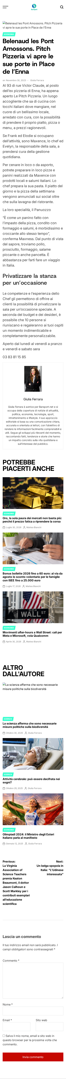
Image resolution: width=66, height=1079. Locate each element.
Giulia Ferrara (37, 80)
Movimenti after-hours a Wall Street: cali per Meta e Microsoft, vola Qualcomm (32, 634)
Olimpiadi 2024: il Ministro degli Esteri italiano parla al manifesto (28, 836)
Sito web (41, 1020)
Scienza (8, 719)
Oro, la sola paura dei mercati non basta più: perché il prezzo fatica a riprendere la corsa (32, 519)
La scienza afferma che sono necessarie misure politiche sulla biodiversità (29, 725)
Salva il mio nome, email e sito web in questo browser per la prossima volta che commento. (30, 1040)
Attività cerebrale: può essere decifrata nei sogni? (31, 780)
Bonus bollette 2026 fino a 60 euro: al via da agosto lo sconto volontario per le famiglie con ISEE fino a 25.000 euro (32, 577)
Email (7, 1020)
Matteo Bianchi (33, 527)
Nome (8, 1004)
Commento (11, 960)
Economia (9, 34)
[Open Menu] (5, 7)
